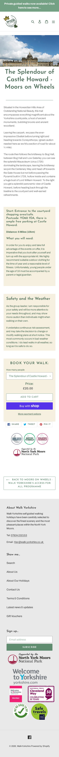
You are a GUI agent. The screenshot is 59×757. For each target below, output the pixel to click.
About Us (12, 571)
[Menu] (53, 21)
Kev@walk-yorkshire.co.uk (29, 542)
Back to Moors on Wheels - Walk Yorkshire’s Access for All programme (30, 483)
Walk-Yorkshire (24, 746)
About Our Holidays (18, 580)
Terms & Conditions (18, 598)
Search (11, 563)
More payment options (29, 414)
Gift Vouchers (14, 616)
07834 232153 (19, 535)
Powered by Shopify (40, 746)
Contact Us (13, 589)
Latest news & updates (20, 607)
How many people (15, 370)
